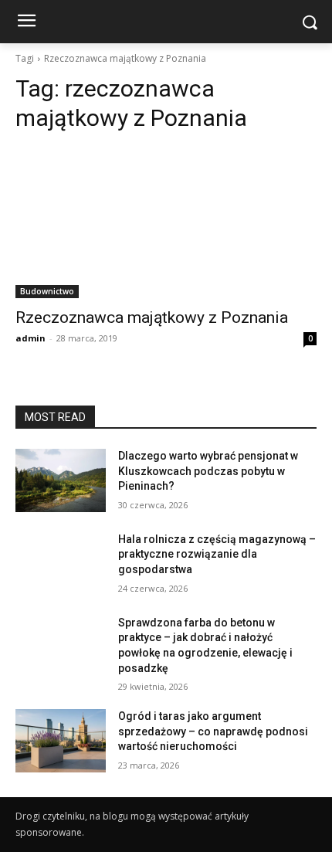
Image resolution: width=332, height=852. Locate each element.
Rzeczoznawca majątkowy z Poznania (151, 317)
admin (30, 338)
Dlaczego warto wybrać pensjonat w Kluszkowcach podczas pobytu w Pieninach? (208, 471)
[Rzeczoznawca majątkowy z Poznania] (166, 223)
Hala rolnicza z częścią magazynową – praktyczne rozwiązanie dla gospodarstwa (217, 554)
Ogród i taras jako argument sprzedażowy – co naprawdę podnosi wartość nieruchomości (213, 731)
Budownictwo (47, 291)
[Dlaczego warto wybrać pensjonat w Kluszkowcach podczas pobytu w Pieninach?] (60, 480)
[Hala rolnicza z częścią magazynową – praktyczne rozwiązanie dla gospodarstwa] (60, 564)
